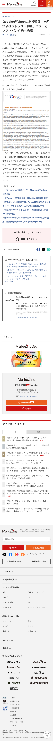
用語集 (5, 648)
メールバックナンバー (28, 396)
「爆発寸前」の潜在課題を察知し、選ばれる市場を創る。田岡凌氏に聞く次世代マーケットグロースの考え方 (28, 492)
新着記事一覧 (8, 579)
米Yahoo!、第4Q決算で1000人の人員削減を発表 (26, 198)
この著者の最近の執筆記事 (26, 317)
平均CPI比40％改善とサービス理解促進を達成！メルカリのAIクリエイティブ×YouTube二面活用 (27, 454)
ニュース (6, 571)
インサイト (6, 607)
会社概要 (13, 715)
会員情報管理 (14, 708)
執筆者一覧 (32, 631)
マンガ (5, 626)
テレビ (5, 597)
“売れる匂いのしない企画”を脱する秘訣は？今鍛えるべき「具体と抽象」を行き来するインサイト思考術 (27, 469)
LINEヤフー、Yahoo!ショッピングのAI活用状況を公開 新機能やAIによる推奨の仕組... (27, 271)
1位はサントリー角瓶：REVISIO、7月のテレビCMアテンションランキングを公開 (27, 277)
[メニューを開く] (3, 3)
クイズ (30, 626)
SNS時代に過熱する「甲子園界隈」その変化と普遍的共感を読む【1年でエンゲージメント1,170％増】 (28, 509)
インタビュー (7, 621)
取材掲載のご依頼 (39, 561)
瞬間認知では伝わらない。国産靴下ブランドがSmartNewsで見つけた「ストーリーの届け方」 (24, 461)
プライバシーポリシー (17, 722)
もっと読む (9, 281)
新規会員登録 (27, 402)
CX (29, 597)
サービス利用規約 (16, 718)
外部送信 (13, 725)
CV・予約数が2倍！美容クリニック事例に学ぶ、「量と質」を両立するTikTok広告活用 (27, 476)
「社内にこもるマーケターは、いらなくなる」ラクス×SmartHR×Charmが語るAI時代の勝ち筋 (27, 438)
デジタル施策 (7, 602)
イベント (6, 640)
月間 (38, 432)
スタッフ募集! (14, 704)
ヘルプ (12, 698)
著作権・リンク (15, 701)
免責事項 (13, 711)
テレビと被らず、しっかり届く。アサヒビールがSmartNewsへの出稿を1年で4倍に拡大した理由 (25, 484)
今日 (14, 432)
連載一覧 (5, 631)
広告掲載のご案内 (14, 561)
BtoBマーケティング (36, 592)
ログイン (28, 409)
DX (3, 592)
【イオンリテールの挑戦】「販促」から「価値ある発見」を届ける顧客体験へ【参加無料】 (26, 265)
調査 (29, 621)
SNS (29, 602)
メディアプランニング (36, 607)
